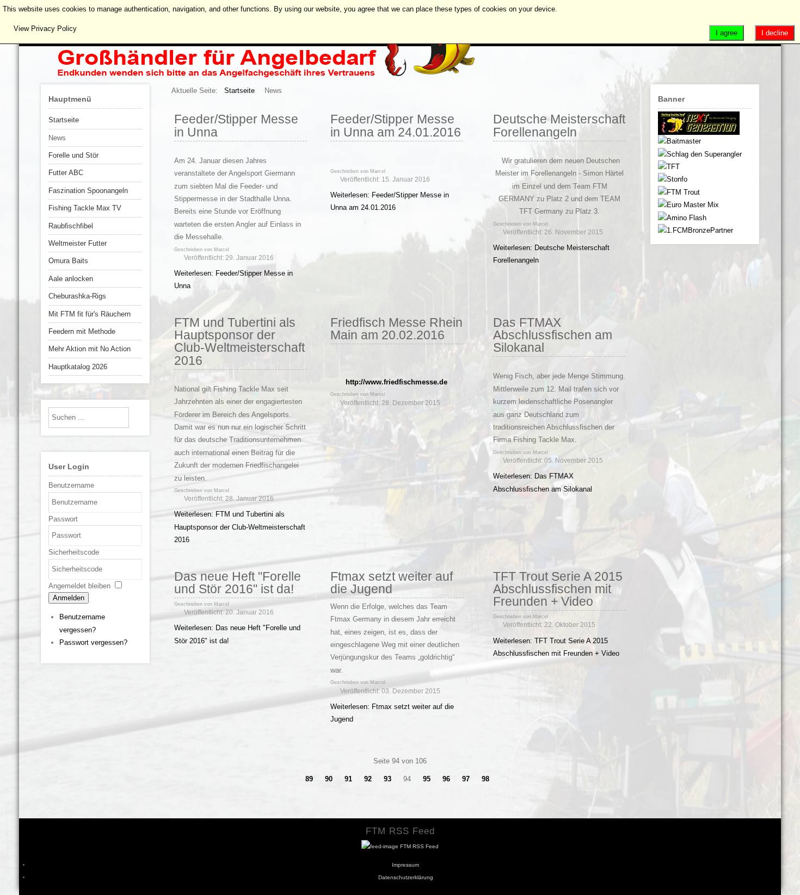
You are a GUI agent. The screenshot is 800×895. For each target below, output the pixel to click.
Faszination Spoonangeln (88, 191)
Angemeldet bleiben (79, 586)
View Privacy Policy (45, 28)
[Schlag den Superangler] (700, 154)
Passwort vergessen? (93, 642)
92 (368, 779)
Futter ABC (65, 173)
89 (309, 779)
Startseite (63, 120)
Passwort (63, 519)
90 (329, 779)
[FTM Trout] (679, 192)
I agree (726, 33)
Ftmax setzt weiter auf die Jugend (391, 582)
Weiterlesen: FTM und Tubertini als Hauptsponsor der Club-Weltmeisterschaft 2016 (239, 527)
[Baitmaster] (679, 141)
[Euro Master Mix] (688, 205)
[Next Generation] (699, 132)
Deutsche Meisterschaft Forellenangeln (559, 125)
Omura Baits (68, 261)
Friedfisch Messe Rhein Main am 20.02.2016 (396, 328)
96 (446, 779)
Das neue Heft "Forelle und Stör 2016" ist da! (237, 582)
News (57, 138)
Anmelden (68, 598)
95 (426, 779)
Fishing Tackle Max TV (84, 208)
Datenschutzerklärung (405, 877)
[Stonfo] (672, 179)
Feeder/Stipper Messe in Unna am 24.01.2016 (395, 125)
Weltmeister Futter (77, 243)
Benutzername (71, 485)
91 (348, 779)
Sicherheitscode (73, 552)
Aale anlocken (70, 279)
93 (387, 779)
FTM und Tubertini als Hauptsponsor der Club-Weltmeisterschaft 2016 (239, 341)
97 (466, 779)
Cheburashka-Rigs (77, 296)
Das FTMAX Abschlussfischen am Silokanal (552, 335)
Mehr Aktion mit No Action (89, 349)
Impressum (405, 865)
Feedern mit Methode (81, 331)
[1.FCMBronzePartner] (695, 230)
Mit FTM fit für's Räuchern (89, 314)
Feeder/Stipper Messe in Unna (236, 125)
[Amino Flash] (682, 218)
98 (485, 779)
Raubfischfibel (70, 226)
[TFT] (669, 167)
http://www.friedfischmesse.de (396, 382)
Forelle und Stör (73, 155)
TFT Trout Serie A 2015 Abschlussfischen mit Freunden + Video (558, 589)
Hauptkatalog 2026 (77, 367)
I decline (774, 33)
